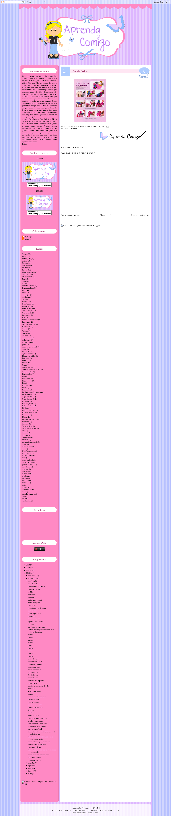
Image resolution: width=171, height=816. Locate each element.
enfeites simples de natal (37, 744)
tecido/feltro (27, 489)
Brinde (25, 363)
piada (24, 349)
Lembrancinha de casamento (32, 392)
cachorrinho (32, 611)
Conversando (27, 313)
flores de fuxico (33, 716)
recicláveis (26, 474)
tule (23, 496)
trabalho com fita (28, 286)
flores (24, 293)
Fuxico (74, 128)
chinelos (25, 335)
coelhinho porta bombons (37, 718)
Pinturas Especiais (29, 410)
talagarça (25, 487)
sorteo (24, 485)
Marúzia (28, 239)
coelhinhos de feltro (35, 705)
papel (24, 345)
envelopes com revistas (36, 627)
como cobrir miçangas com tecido (40, 742)
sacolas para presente (35, 721)
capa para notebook (35, 729)
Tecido (25, 254)
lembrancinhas (27, 342)
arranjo (30, 694)
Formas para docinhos (30, 320)
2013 (28, 565)
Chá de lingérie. (28, 367)
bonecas (25, 433)
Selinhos (25, 299)
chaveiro (25, 440)
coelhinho (31, 605)
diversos (25, 302)
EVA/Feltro (26, 379)
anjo (24, 431)
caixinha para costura (35, 707)
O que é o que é (28, 397)
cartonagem (26, 259)
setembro (31, 763)
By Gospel (28, 237)
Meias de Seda (27, 277)
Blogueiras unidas (29, 356)
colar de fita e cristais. (30, 442)
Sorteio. (25, 329)
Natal (24, 279)
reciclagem (26, 265)
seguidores (26, 480)
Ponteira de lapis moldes (37, 726)
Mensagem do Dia (29, 324)
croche (24, 281)
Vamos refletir (27, 426)
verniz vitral (26, 501)
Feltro (24, 256)
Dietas (24, 376)
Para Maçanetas (28, 404)
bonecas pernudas (34, 613)
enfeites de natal (34, 589)
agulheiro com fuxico (36, 622)
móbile (30, 592)
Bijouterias (26, 306)
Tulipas (31, 710)
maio (30, 774)
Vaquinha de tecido (29, 428)
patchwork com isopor (36, 670)
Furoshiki (26, 385)
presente (25, 469)
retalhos (25, 476)
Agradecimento (28, 354)
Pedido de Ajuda (28, 406)
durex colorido (27, 446)
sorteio (25, 261)
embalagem (26, 340)
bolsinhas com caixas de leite (38, 686)
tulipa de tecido (33, 659)
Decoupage (26, 315)
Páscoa (25, 417)
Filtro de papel (27, 381)
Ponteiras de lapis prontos (37, 724)
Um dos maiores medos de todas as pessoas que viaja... (40, 738)
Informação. (26, 390)
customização (27, 338)
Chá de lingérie (28, 311)
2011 (28, 570)
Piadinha (25, 408)
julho (30, 768)
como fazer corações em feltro (38, 755)
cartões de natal (33, 699)
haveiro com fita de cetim (37, 697)
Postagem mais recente (70, 215)
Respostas (26, 422)
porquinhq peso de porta (37, 608)
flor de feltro (32, 624)
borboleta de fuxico (35, 662)
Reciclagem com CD (29, 419)
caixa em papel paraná (36, 681)
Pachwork (26, 401)
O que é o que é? (28, 399)
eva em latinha (33, 702)
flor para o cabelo (34, 757)
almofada (31, 595)
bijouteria (26, 274)
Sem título (32, 689)
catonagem (26, 437)
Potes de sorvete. (28, 412)
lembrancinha (27, 455)
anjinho (31, 597)
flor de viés (32, 713)
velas (24, 499)
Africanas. (26, 351)
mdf (23, 284)
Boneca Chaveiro (28, 308)
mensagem (26, 295)
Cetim (24, 365)
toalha (24, 492)
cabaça (25, 333)
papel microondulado (30, 347)
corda (24, 444)
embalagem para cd (35, 600)
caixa (30, 645)
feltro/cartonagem (28, 451)
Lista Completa (28, 394)
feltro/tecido (27, 304)
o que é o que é (27, 462)
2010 (28, 573)
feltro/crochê (27, 453)
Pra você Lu (26, 415)
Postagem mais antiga (140, 215)
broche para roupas (35, 664)
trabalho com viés (28, 494)
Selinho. (25, 424)
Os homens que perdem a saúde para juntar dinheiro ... (41, 631)
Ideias (24, 388)
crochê (24, 268)
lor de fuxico (32, 683)
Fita (23, 383)
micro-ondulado (28, 460)
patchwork (26, 297)
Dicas (24, 290)
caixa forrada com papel (36, 586)
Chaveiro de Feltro (29, 272)
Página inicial (105, 215)
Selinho (25, 263)
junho (30, 771)
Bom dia (25, 360)
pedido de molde (28, 465)
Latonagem (26, 322)
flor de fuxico (80, 71)
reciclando (26, 471)
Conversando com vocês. (31, 369)
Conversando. (27, 372)
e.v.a (24, 449)
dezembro (31, 576)
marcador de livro (34, 747)
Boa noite (26, 358)
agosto (30, 766)
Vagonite (25, 331)
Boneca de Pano (28, 288)
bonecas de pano (34, 603)
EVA (24, 317)
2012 (28, 568)
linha (24, 458)
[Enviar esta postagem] (107, 126)
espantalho (32, 616)
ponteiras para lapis (35, 760)
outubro (31, 581)
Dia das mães (27, 374)
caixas (30, 635)
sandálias (25, 478)
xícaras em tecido (34, 691)
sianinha (25, 483)
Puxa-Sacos (26, 327)
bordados (25, 435)
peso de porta (27, 467)
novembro (32, 578)
